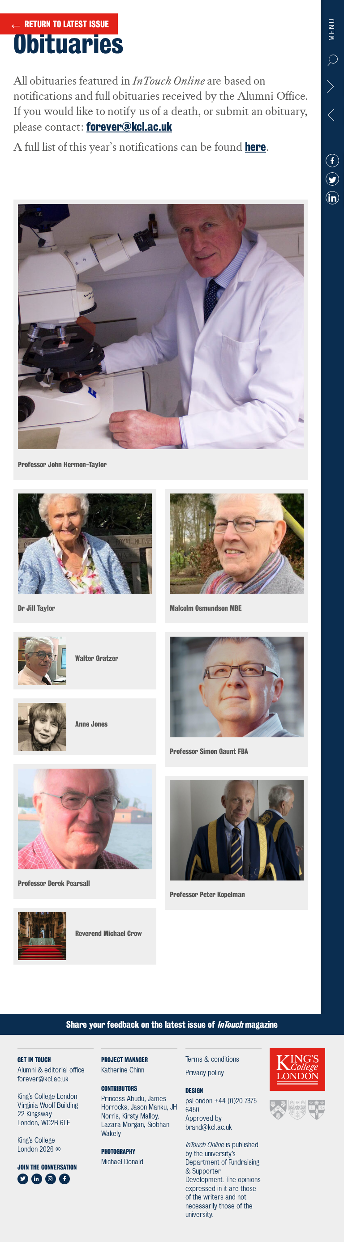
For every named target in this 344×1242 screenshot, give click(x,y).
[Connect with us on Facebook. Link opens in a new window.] (64, 1179)
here (255, 146)
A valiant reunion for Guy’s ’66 (332, 117)
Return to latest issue (59, 23)
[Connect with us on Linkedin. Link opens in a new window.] (36, 1179)
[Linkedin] (332, 197)
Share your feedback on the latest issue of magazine (172, 1024)
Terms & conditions (212, 1059)
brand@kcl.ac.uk (208, 1127)
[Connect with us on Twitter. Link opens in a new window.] (22, 1179)
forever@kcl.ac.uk (129, 126)
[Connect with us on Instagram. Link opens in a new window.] (50, 1179)
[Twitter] (332, 179)
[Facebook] (332, 160)
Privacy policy (204, 1073)
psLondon (198, 1101)
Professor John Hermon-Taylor (332, 89)
